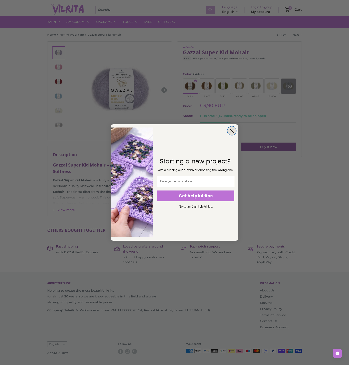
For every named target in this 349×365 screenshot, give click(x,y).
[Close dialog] (231, 130)
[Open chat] (337, 353)
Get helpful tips (196, 196)
